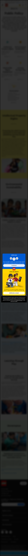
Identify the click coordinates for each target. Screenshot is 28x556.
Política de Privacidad (14, 301)
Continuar (14, 265)
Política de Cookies (19, 300)
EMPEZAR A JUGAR (14, 293)
